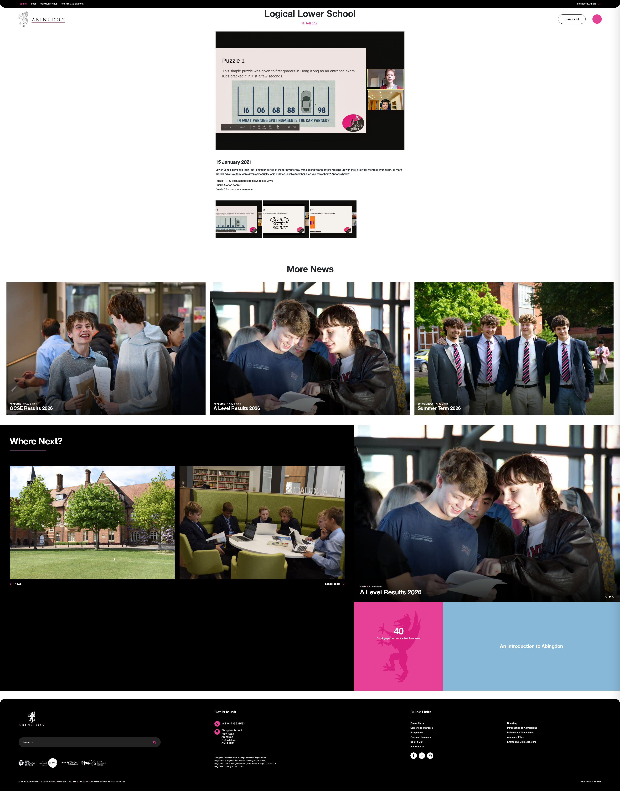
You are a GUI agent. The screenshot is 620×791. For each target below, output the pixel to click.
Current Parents (586, 4)
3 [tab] (613, 597)
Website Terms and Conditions (108, 782)
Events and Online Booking (522, 742)
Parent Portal (417, 723)
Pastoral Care (417, 747)
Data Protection (66, 782)
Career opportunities (421, 728)
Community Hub (49, 4)
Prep (33, 4)
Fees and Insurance (420, 737)
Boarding (512, 723)
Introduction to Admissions (522, 728)
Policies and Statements (520, 733)
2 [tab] (610, 597)
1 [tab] (606, 597)
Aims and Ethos (515, 737)
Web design (587, 782)
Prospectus (416, 733)
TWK (599, 782)
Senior (23, 4)
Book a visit (572, 19)
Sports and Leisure (72, 4)
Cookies (83, 782)
